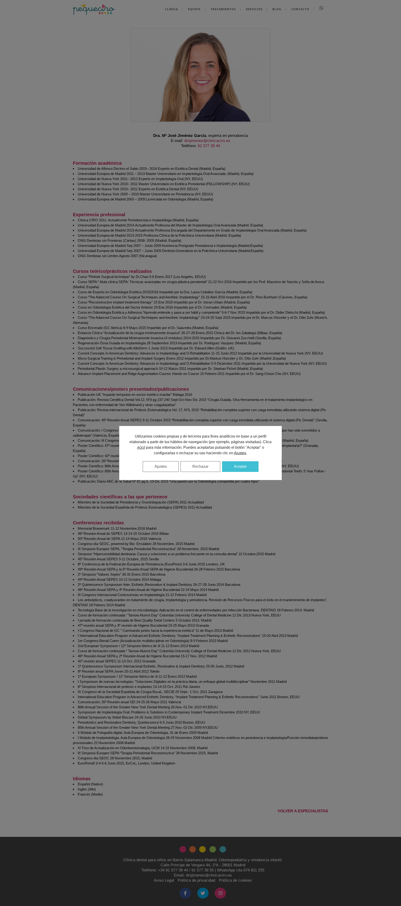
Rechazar (200, 466)
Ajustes (161, 466)
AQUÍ (141, 447)
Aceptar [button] (240, 466)
